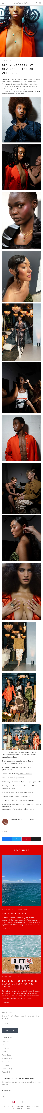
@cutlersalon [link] (20, 778)
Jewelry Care (7, 1062)
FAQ (3, 1045)
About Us (5, 1048)
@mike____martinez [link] (25, 774)
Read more (6, 929)
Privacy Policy (7, 1068)
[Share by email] (36, 839)
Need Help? (6, 1041)
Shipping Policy (7, 1058)
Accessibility (6, 1072)
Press (4, 1051)
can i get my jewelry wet (14, 909)
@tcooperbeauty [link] (35, 782)
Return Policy (7, 1055)
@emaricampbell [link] (28, 800)
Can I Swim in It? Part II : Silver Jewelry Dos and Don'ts (21, 984)
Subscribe (10, 1030)
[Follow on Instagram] (9, 1096)
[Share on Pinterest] (26, 839)
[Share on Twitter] (16, 839)
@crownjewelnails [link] (8, 788)
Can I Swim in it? (14, 913)
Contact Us (6, 1065)
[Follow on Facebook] (3, 1096)
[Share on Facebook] (7, 839)
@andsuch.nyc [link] (7, 809)
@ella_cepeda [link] (25, 796)
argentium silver (10, 976)
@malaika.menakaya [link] (9, 757)
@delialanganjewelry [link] (27, 792)
